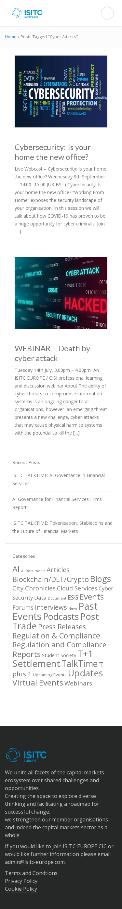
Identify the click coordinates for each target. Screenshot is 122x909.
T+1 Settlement (52, 658)
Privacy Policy (21, 880)
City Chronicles (34, 588)
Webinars (78, 683)
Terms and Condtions (31, 873)
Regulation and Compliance (59, 644)
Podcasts (61, 616)
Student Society (59, 655)
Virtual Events (37, 682)
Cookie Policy (21, 888)
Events (92, 596)
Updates (85, 673)
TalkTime (79, 663)
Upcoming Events (50, 675)
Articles (58, 569)
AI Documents (33, 571)
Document (57, 598)
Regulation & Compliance (56, 635)
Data (40, 597)
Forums (23, 607)
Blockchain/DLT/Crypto (50, 579)
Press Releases (62, 626)
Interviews (51, 607)
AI (16, 568)
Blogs (100, 578)
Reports (26, 654)
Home (11, 37)
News (72, 608)
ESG (73, 597)
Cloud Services (77, 588)
